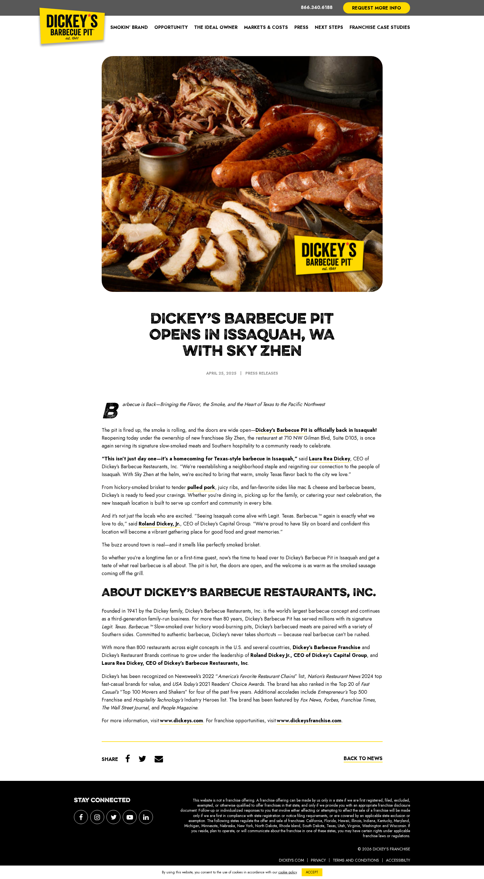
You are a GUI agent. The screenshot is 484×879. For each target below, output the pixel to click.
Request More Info (376, 8)
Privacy (318, 860)
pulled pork (201, 487)
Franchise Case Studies (380, 27)
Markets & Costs (266, 27)
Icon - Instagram (97, 817)
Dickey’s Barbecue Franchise (326, 647)
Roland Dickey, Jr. (159, 523)
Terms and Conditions (356, 860)
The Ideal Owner (216, 27)
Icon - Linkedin (146, 817)
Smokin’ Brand (129, 27)
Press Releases (261, 373)
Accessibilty (398, 860)
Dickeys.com (291, 860)
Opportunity (171, 27)
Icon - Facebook (81, 817)
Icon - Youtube (130, 817)
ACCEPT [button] (312, 872)
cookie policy (287, 872)
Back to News (363, 758)
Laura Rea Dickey (329, 458)
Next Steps (329, 27)
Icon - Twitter (113, 817)
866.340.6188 (316, 7)
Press (301, 27)
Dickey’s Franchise (72, 27)
